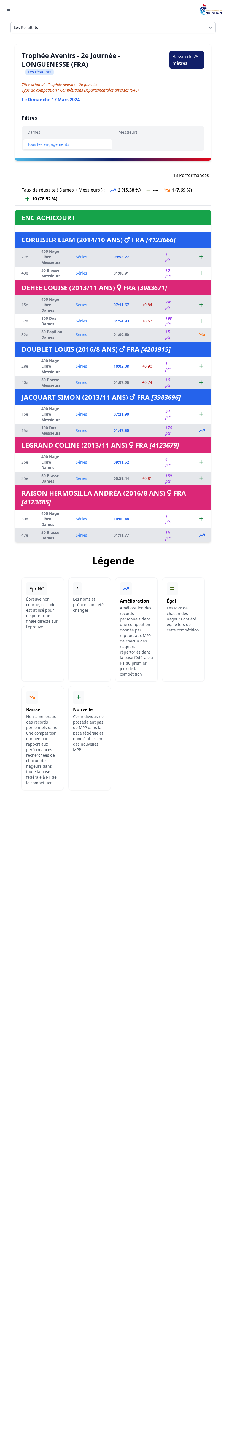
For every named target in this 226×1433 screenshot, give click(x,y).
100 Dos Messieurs (50, 430)
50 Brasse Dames (50, 478)
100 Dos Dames (48, 321)
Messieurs (128, 132)
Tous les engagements (48, 144)
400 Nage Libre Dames (50, 305)
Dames (34, 132)
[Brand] (211, 9)
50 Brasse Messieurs (50, 273)
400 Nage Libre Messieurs (50, 257)
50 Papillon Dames (51, 334)
